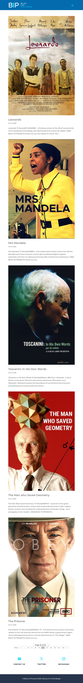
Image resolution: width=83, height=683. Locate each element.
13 (55, 648)
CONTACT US (19, 664)
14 (59, 648)
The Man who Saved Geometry (29, 495)
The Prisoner (16, 621)
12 (51, 648)
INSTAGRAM (63, 664)
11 (47, 648)
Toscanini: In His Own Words (27, 369)
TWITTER (41, 664)
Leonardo (14, 119)
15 (63, 648)
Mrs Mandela (17, 243)
